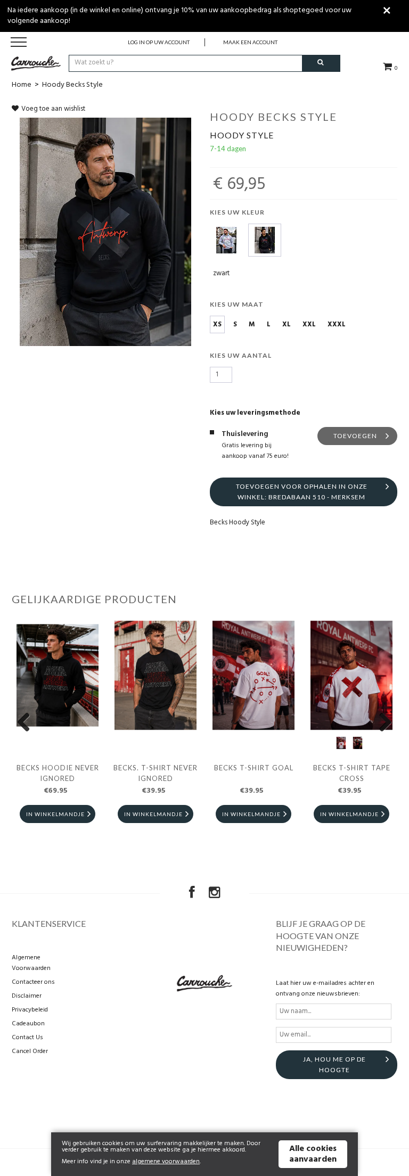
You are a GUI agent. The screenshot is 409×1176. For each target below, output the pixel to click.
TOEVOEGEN (355, 436)
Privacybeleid (30, 1010)
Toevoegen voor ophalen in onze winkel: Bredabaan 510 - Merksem (301, 491)
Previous (27, 723)
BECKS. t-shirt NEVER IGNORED (155, 773)
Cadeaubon (28, 1023)
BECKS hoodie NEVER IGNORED (58, 773)
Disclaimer (27, 996)
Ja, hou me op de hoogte (334, 1064)
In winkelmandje (55, 814)
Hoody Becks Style (72, 85)
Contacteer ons (33, 982)
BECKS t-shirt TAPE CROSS (351, 773)
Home (21, 85)
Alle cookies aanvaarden (313, 1154)
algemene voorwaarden (166, 1161)
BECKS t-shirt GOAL (253, 767)
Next (381, 723)
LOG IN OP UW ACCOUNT (159, 42)
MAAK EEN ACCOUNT (250, 42)
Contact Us (27, 1037)
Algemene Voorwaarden (31, 963)
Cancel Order (30, 1051)
